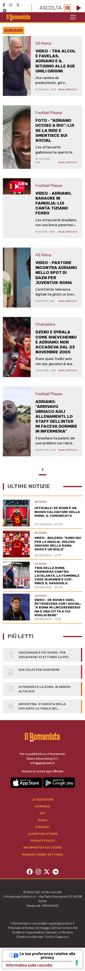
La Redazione (43, 799)
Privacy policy (42, 840)
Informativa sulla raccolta (29, 965)
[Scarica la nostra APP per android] (59, 782)
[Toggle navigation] (73, 17)
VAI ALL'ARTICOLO (67, 89)
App (42, 813)
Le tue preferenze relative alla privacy (47, 955)
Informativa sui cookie (42, 847)
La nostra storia (42, 834)
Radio (42, 820)
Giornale (42, 806)
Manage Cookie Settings (42, 854)
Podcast (42, 827)
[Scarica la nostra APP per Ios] (26, 782)
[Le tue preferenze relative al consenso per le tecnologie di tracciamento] (76, 962)
